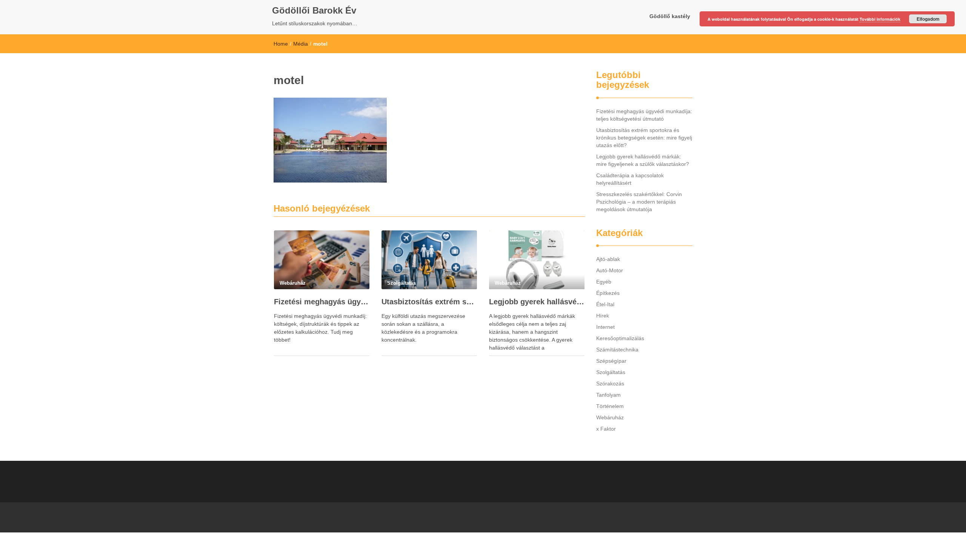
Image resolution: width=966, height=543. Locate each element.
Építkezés (608, 293)
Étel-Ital (605, 304)
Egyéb (603, 282)
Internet (605, 327)
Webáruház (610, 417)
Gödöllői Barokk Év (314, 10)
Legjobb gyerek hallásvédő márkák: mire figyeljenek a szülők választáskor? (537, 302)
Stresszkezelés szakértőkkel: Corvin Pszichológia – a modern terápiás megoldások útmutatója (639, 201)
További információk (880, 19)
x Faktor (606, 429)
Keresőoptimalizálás (620, 338)
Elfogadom (928, 18)
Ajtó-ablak (608, 259)
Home (281, 44)
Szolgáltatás (610, 372)
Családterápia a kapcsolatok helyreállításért (630, 179)
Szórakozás (610, 383)
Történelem (610, 406)
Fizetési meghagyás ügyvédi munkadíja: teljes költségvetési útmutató (321, 302)
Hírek (602, 316)
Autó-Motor (609, 270)
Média (300, 44)
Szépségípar (611, 361)
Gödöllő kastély (669, 16)
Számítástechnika (617, 350)
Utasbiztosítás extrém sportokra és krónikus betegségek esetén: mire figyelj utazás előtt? (429, 302)
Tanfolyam (608, 395)
